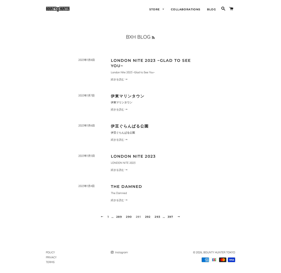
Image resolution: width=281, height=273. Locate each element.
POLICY (50, 252)
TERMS (50, 262)
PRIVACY (51, 257)
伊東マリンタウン (128, 96)
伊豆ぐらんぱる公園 (130, 126)
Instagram (121, 252)
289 (119, 216)
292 (148, 216)
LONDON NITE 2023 (133, 156)
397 (170, 216)
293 (157, 216)
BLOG (211, 9)
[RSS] (153, 37)
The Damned (126, 186)
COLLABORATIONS (186, 9)
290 (129, 216)
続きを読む (118, 79)
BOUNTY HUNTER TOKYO (219, 252)
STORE (155, 9)
